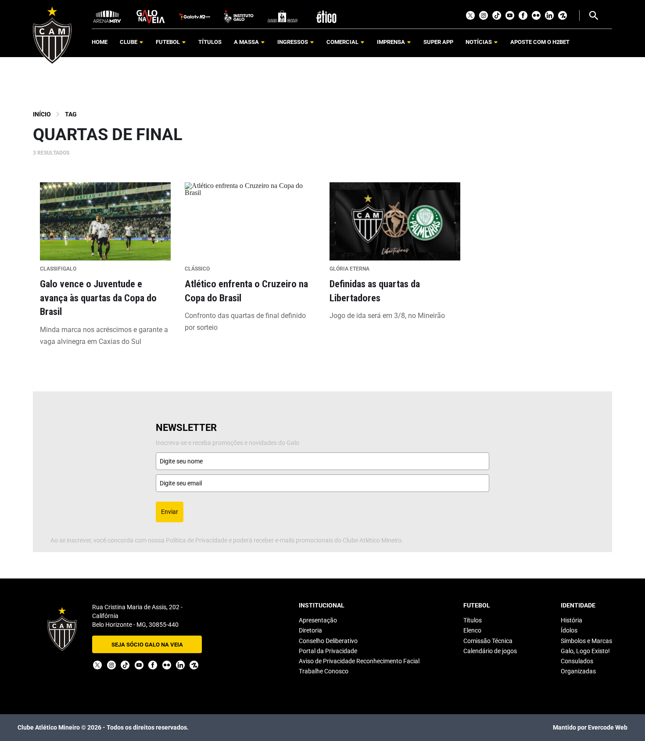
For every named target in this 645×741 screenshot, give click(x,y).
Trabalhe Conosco (323, 671)
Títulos (472, 620)
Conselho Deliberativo (328, 640)
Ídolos (569, 630)
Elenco (472, 630)
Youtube (510, 15)
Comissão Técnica (487, 640)
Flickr (536, 15)
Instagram (483, 15)
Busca (593, 15)
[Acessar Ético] (326, 16)
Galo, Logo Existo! (585, 650)
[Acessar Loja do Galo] (282, 16)
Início (42, 114)
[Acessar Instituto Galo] (238, 16)
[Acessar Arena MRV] (107, 16)
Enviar (169, 511)
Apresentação (318, 620)
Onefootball (562, 15)
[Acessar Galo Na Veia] (151, 16)
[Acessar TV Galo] (194, 16)
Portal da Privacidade (328, 650)
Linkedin (549, 15)
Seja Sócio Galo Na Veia (147, 644)
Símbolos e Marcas (586, 640)
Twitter (470, 15)
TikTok (496, 15)
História (571, 620)
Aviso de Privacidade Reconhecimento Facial (359, 661)
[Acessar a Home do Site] (52, 35)
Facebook (523, 15)
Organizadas (578, 671)
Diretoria (310, 630)
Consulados (577, 661)
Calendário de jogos (490, 650)
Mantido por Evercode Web (590, 727)
